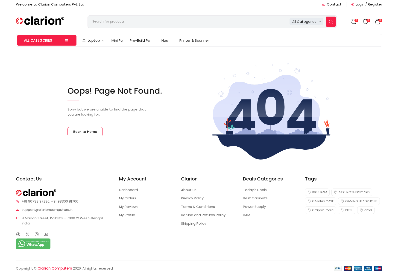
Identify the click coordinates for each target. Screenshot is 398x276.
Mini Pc (117, 40)
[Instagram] (36, 234)
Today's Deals (255, 189)
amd (368, 210)
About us (188, 189)
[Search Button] (331, 22)
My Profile (127, 214)
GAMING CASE (323, 201)
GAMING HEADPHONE (361, 201)
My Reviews (128, 206)
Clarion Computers (55, 268)
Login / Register (369, 4)
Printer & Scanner (194, 40)
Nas (164, 40)
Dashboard (128, 189)
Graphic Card (323, 210)
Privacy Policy (192, 198)
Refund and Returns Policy (203, 214)
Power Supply (254, 206)
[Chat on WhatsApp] (33, 243)
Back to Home (85, 131)
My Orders (127, 198)
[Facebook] (18, 234)
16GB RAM (319, 192)
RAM (246, 214)
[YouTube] (46, 234)
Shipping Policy (193, 223)
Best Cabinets (255, 198)
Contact (334, 4)
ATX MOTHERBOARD (354, 192)
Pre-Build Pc (140, 40)
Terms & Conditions (198, 206)
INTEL (349, 210)
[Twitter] (27, 234)
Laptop (94, 40)
